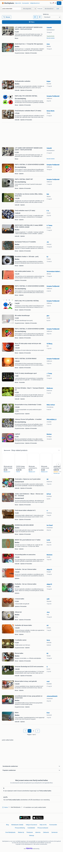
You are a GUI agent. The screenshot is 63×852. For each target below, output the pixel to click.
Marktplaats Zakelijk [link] (17, 824)
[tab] (35, 17)
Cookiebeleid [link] (31, 828)
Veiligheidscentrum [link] (35, 3)
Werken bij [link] (21, 832)
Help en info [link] (18, 3)
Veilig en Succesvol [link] (31, 824)
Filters (32, 22)
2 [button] (33, 731)
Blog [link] (7, 824)
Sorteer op (45, 14)
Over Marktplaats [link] (10, 832)
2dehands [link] (46, 832)
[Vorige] (25, 731)
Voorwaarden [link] (25, 3)
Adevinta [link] (37, 832)
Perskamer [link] (30, 832)
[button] (53, 3)
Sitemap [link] (31, 835)
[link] (8, 3)
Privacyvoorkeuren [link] (42, 828)
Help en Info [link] (43, 824)
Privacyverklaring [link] (20, 828)
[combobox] (11, 8)
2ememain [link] (54, 832)
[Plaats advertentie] (59, 3)
